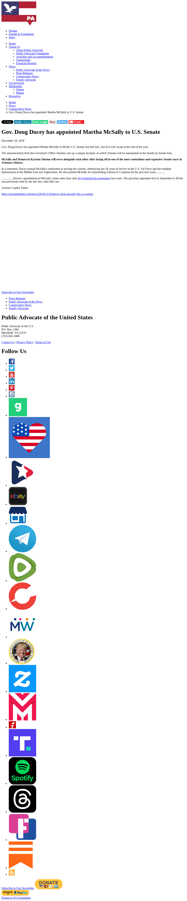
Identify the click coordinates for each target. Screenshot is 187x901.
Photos (20, 92)
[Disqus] (93, 244)
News (12, 66)
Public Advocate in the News (33, 69)
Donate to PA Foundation (16, 897)
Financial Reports (26, 63)
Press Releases (24, 73)
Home (12, 43)
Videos (20, 89)
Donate (13, 30)
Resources (15, 96)
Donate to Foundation (21, 34)
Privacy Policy (24, 342)
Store (12, 37)
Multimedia (15, 86)
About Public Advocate (29, 50)
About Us (14, 46)
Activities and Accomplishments (34, 56)
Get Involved (16, 83)
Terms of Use (43, 342)
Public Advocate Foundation (32, 53)
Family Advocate (26, 79)
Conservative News (27, 76)
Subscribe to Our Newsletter (17, 292)
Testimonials (23, 60)
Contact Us (7, 342)
